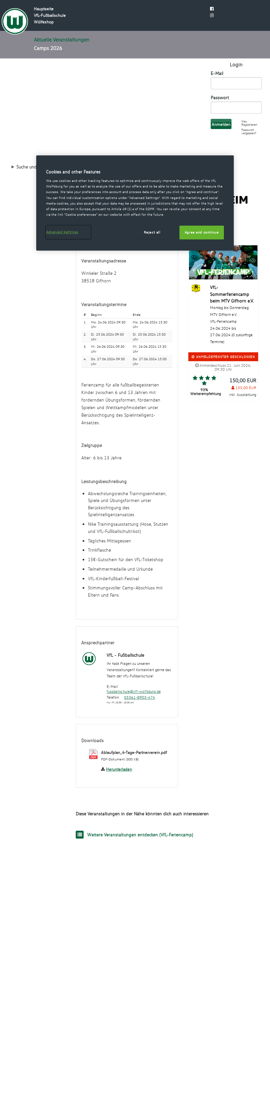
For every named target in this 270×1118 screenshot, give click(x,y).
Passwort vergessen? (248, 131)
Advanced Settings (62, 232)
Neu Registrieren (249, 123)
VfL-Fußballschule (50, 15)
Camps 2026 (48, 48)
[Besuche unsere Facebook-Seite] (212, 8)
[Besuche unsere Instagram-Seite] (212, 15)
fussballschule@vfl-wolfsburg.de (134, 691)
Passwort (220, 97)
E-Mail (217, 73)
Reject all (152, 232)
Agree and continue (202, 232)
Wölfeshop (44, 21)
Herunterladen (119, 769)
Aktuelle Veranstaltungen (62, 39)
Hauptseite (44, 8)
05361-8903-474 (139, 697)
